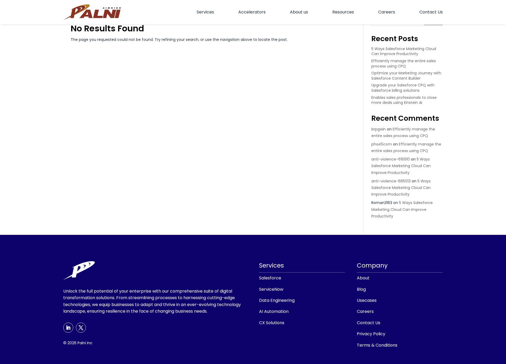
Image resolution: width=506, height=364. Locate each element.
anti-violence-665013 (391, 181)
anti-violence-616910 (390, 159)
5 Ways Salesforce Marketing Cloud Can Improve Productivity (403, 51)
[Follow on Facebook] (81, 328)
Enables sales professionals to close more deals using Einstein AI (404, 100)
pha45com (381, 144)
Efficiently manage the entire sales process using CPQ (403, 63)
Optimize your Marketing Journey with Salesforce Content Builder (406, 75)
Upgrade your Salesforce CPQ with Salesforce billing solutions (403, 87)
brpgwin (378, 129)
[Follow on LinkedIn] (68, 328)
